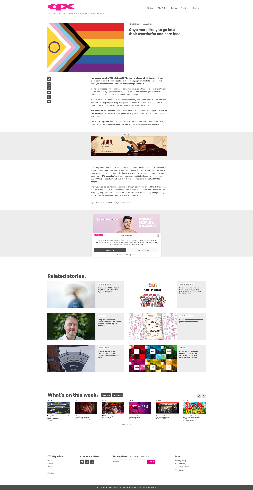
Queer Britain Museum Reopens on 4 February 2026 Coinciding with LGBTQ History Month (188, 354)
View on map (106, 395)
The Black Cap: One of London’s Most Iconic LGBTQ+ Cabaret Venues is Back (109, 354)
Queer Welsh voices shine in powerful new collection (191, 321)
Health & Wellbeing (105, 284)
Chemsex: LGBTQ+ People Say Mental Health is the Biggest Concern (109, 290)
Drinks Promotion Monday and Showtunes (191, 418)
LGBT (110, 203)
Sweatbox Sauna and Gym (83, 418)
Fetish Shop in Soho (162, 417)
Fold (50, 420)
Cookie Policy (121, 255)
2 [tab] (127, 424)
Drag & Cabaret (104, 347)
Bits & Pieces (63, 14)
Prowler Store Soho (136, 418)
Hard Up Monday (107, 417)
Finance (105, 203)
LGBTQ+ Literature (186, 316)
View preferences (143, 250)
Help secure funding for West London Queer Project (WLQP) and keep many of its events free (190, 291)
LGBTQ (115, 203)
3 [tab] (130, 424)
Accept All (110, 250)
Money (120, 203)
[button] (158, 236)
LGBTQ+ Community (186, 284)
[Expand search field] (204, 8)
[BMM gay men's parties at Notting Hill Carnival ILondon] (129, 146)
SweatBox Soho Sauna (82, 417)
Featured (101, 316)
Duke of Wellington (190, 420)
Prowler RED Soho (163, 418)
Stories (55, 14)
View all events (118, 395)
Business (99, 203)
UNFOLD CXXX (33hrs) (54, 418)
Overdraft (126, 203)
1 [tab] (123, 424)
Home (49, 14)
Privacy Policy (130, 255)
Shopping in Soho (134, 417)
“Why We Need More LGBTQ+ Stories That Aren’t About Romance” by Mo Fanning (109, 323)
